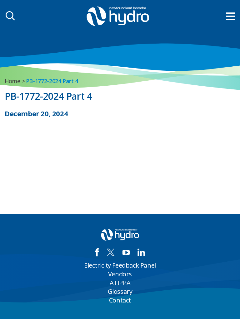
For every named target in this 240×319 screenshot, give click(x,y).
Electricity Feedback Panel (120, 265)
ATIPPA (120, 283)
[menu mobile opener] (230, 16)
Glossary (120, 291)
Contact (120, 300)
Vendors (120, 274)
